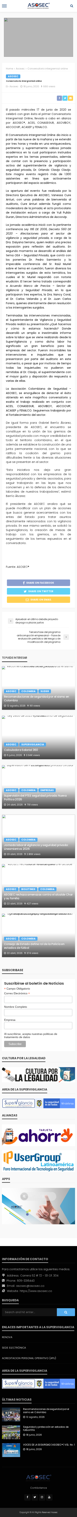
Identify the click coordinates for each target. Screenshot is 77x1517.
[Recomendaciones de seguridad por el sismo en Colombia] (38, 688)
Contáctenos (38, 1487)
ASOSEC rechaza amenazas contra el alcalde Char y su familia (38, 896)
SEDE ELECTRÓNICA (14, 1348)
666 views (49, 86)
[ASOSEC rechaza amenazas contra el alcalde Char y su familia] (38, 886)
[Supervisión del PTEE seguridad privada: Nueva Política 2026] (38, 787)
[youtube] (49, 1497)
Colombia (28, 691)
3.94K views (33, 755)
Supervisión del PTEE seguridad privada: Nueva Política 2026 (35, 797)
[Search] (71, 6)
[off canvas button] (4, 6)
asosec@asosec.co (30, 1286)
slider (44, 691)
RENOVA (7, 1337)
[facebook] (27, 1497)
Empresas (47, 790)
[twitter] (35, 1497)
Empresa (9, 1019)
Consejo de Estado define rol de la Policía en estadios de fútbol (34, 946)
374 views (32, 953)
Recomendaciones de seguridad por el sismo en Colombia (36, 698)
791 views (32, 804)
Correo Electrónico (17, 993)
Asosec (13, 76)
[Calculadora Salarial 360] (38, 737)
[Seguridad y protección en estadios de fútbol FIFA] (11, 1432)
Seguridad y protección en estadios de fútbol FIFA (46, 1428)
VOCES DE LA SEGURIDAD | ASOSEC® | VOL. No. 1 (49, 1444)
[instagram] (42, 1497)
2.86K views (33, 854)
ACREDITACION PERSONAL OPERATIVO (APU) (29, 1358)
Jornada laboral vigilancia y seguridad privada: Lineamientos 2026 (36, 847)
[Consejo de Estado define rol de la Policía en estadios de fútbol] (38, 935)
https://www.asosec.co (36, 1291)
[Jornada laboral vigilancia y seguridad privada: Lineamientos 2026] (38, 836)
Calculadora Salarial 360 (21, 750)
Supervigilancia (32, 744)
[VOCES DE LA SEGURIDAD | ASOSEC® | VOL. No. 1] (11, 1450)
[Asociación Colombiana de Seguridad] (38, 1478)
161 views (35, 705)
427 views (32, 903)
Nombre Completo (15, 1006)
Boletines (28, 889)
